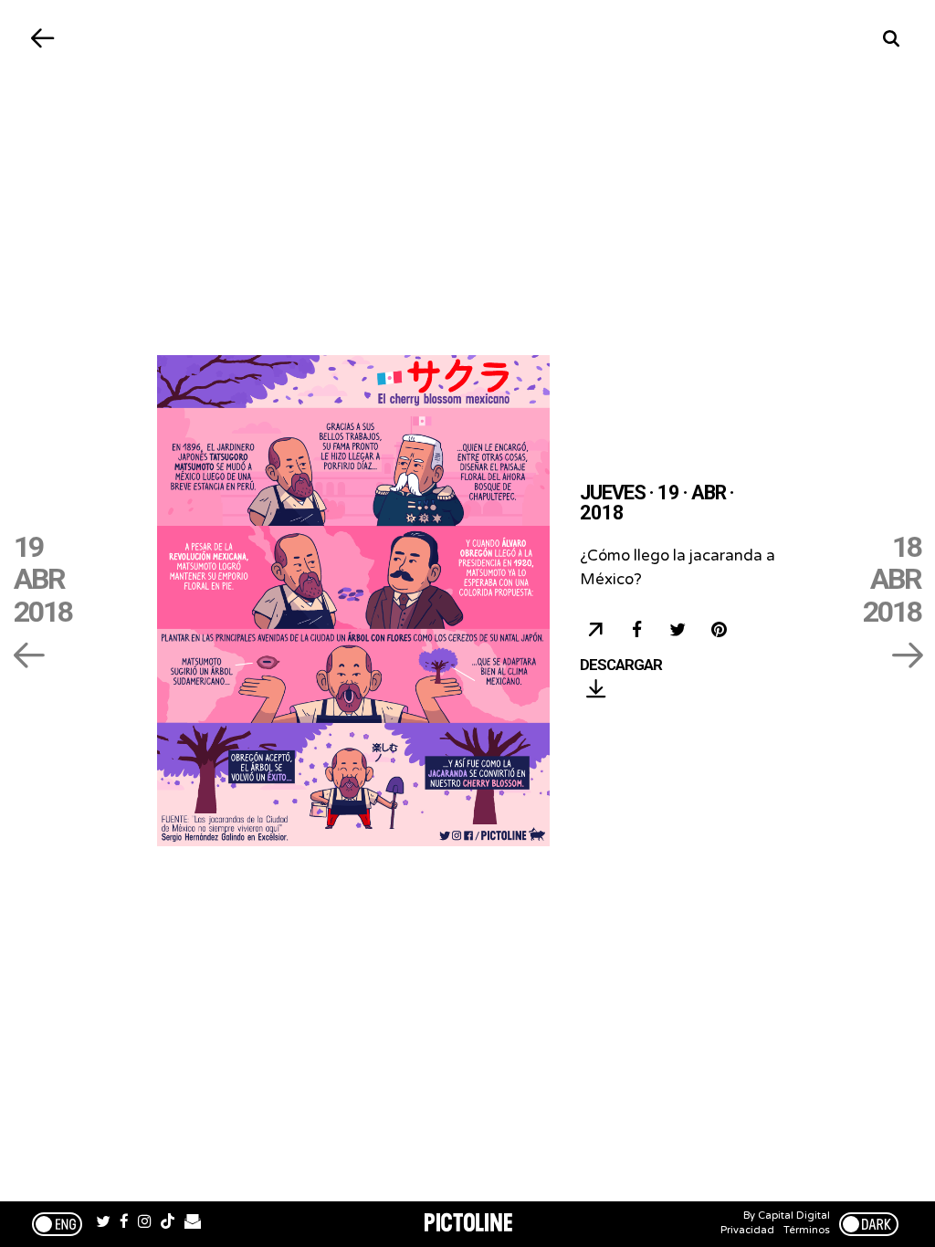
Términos (806, 1230)
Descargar (621, 665)
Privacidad (747, 1230)
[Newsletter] (192, 1224)
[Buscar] (892, 39)
